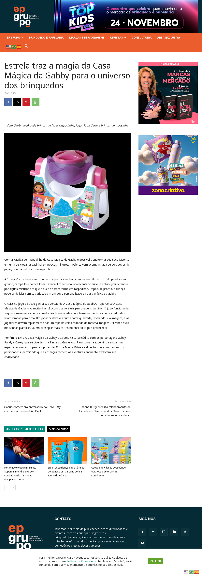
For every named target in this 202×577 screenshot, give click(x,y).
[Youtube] (142, 543)
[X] (17, 102)
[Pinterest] (26, 102)
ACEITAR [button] (156, 561)
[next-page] (13, 487)
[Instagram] (164, 532)
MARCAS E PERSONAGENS (86, 37)
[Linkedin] (174, 532)
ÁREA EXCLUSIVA (168, 37)
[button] (26, 47)
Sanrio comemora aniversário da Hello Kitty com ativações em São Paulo (32, 409)
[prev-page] (6, 487)
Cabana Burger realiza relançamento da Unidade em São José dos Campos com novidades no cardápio (104, 411)
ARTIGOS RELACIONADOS (24, 429)
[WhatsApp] (35, 102)
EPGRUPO (13, 37)
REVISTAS (116, 37)
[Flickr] (153, 532)
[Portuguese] (14, 46)
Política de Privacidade (81, 561)
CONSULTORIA (142, 37)
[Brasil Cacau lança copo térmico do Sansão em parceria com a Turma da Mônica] (67, 450)
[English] (8, 46)
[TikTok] (185, 532)
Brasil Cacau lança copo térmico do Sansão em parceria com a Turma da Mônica (66, 471)
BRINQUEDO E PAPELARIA (46, 37)
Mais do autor (58, 429)
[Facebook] (8, 102)
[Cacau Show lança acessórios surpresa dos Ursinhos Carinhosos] (111, 450)
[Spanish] (19, 46)
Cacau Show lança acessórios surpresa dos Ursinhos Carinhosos (108, 471)
